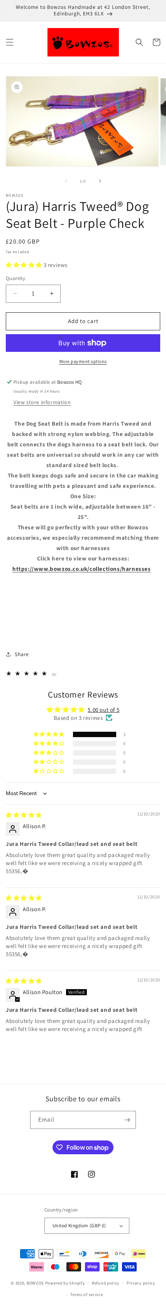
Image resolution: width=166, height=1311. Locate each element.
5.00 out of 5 (103, 709)
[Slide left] (66, 180)
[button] (9, 42)
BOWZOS (35, 1282)
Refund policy (105, 1283)
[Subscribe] (127, 1120)
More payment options (83, 361)
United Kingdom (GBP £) (79, 1225)
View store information (42, 402)
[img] (24, 815)
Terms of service (86, 1294)
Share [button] (22, 654)
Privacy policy (141, 1283)
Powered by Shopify (65, 1282)
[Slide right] (99, 180)
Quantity (15, 278)
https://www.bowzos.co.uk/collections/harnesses (81, 568)
